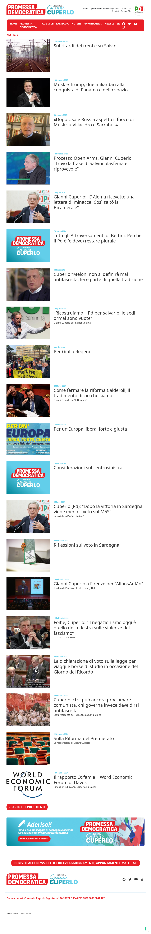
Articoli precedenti (27, 807)
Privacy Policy (12, 913)
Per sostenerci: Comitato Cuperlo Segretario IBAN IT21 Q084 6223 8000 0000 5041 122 (55, 898)
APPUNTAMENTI (93, 23)
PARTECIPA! (62, 23)
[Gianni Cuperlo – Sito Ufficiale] (40, 9)
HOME (13, 23)
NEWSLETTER (112, 23)
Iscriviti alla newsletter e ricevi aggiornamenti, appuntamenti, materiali (76, 863)
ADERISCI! (48, 23)
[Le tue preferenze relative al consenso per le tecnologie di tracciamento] (146, 929)
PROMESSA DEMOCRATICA (28, 25)
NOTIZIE (76, 23)
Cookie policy (25, 913)
